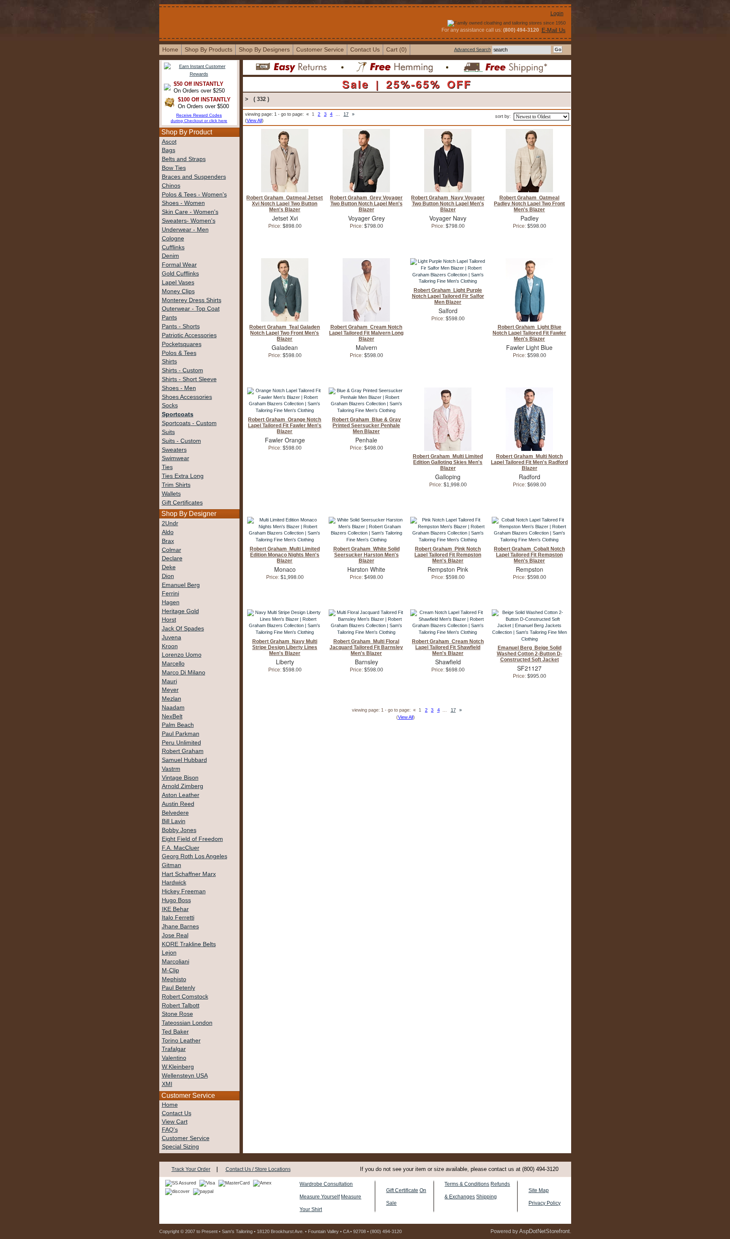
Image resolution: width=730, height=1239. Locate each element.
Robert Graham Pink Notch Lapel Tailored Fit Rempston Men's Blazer (447, 555)
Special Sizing (180, 1146)
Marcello (173, 663)
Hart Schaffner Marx (189, 874)
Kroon (170, 646)
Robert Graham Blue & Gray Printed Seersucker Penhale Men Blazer (366, 425)
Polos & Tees (179, 353)
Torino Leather (181, 1040)
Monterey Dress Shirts (191, 300)
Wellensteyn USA (185, 1076)
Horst (169, 620)
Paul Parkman (180, 734)
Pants (169, 317)
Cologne (173, 238)
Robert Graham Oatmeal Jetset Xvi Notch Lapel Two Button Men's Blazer (284, 204)
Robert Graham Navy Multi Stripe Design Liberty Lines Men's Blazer (284, 647)
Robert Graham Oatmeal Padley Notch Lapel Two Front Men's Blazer (529, 204)
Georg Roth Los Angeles (194, 856)
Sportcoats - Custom (189, 423)
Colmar (171, 550)
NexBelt (172, 716)
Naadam (173, 707)
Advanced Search (472, 49)
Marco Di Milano (183, 672)
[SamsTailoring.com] (231, 11)
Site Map (538, 1190)
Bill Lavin (173, 821)
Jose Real (175, 935)
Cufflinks (173, 247)
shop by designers (264, 49)
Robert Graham (183, 751)
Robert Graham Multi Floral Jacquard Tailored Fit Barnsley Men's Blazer (366, 647)
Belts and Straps (184, 159)
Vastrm (171, 769)
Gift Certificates (182, 502)
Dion (168, 576)
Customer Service (320, 49)
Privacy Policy (544, 1203)
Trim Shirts (176, 485)
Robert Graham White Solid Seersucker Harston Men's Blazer (366, 555)
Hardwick (174, 882)
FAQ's (170, 1130)
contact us (365, 49)
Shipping (486, 1197)
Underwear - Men (185, 230)
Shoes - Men (179, 388)
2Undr (170, 523)
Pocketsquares (182, 344)
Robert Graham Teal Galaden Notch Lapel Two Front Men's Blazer (284, 333)
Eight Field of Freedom (192, 839)
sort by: (503, 116)
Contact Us (176, 1113)
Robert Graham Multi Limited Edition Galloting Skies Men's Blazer (448, 462)
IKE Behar (175, 909)
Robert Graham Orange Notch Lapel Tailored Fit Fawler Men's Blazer (284, 425)
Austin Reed (178, 804)
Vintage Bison (180, 778)
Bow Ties (174, 168)
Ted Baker (175, 1032)
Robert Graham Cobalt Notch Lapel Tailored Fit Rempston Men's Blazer (529, 555)
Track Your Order (191, 1169)
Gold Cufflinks (180, 273)
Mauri (169, 681)
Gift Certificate (402, 1190)
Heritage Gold (180, 611)
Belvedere (175, 813)
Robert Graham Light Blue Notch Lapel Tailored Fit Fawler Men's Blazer (529, 333)
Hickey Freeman (184, 891)
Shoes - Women (183, 203)
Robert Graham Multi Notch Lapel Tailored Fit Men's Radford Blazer (529, 462)
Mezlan (171, 699)
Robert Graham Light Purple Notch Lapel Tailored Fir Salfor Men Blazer (448, 296)
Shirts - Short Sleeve (189, 379)
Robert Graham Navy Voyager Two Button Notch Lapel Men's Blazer (448, 204)
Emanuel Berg (181, 585)
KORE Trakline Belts (189, 944)
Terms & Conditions (466, 1184)
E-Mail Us (554, 30)
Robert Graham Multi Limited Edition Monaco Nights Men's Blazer (285, 555)
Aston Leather (180, 795)
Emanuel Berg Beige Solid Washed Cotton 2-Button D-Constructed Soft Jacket (529, 654)
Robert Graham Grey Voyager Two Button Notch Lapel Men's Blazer (366, 204)
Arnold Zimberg (182, 786)
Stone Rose (177, 1014)
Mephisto (174, 979)
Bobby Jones (179, 830)
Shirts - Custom (182, 370)
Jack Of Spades (183, 628)
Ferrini (170, 593)
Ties (167, 467)
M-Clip (170, 970)
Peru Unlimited (181, 743)
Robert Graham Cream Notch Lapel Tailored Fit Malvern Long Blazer (366, 333)
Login (557, 13)
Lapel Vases (178, 282)
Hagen (171, 602)
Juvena (171, 637)
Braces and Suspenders (194, 177)
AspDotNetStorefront (544, 1231)
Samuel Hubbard (184, 760)
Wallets (171, 494)
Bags (168, 150)
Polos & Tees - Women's (194, 194)
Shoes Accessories (187, 397)
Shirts (169, 361)
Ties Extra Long (183, 476)
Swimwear (175, 458)
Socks (170, 405)
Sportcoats (177, 414)
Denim (170, 256)
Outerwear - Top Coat (191, 309)
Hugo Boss (176, 900)
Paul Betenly (178, 988)
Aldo (168, 532)
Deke (169, 567)
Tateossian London (187, 1023)
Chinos (171, 186)
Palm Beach (178, 725)
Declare (172, 558)
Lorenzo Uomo (182, 655)
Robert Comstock (185, 996)
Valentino (174, 1058)
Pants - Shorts (181, 326)
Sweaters (174, 450)
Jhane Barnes (180, 926)
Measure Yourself (320, 1197)
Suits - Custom (181, 441)
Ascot (169, 142)
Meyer (170, 690)
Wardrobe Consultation (326, 1184)
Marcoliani (175, 961)
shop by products (208, 49)
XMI (167, 1084)
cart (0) (396, 49)
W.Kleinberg (178, 1067)
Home (170, 1105)
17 (346, 114)
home (170, 49)
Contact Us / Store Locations (258, 1169)
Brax (168, 541)
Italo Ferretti (178, 917)
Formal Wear (179, 265)
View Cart (175, 1122)
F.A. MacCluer (180, 848)
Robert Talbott (180, 1005)
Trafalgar (174, 1049)
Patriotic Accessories (189, 335)
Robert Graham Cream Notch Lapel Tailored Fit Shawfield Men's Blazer (448, 647)
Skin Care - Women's (190, 212)
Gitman (171, 865)
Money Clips (178, 291)
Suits (168, 432)
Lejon (169, 953)
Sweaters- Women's (188, 221)
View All (254, 120)
